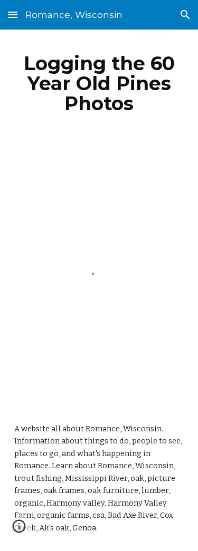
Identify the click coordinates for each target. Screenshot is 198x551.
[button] (12, 14)
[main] (99, 83)
